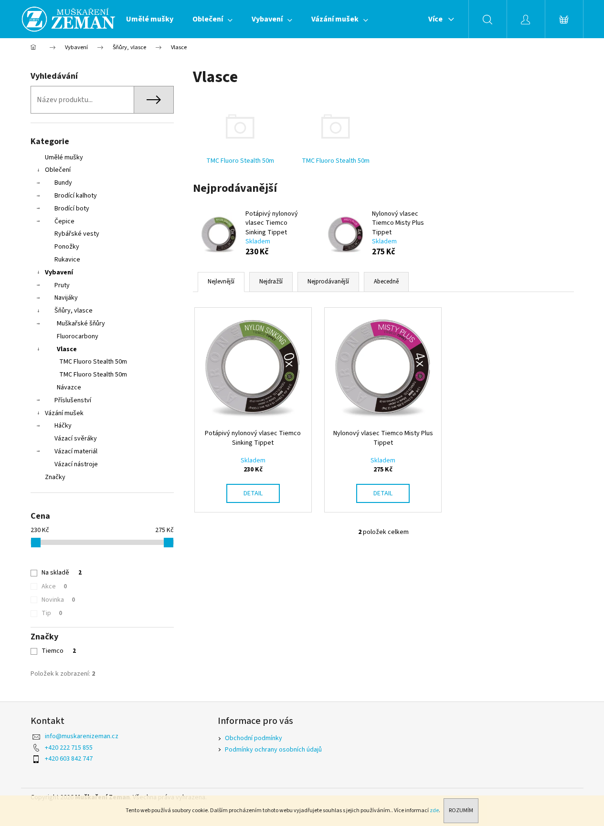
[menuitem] (150, 19)
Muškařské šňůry (81, 323)
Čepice (64, 221)
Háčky (63, 425)
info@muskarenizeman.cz (81, 736)
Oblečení (58, 170)
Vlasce (67, 349)
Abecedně (386, 281)
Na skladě (62, 572)
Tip (52, 613)
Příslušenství (72, 400)
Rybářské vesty (76, 234)
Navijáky (66, 298)
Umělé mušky (64, 157)
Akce (54, 586)
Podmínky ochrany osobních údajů (273, 749)
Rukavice (67, 259)
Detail (253, 493)
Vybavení (59, 272)
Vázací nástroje (76, 464)
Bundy (63, 183)
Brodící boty (71, 208)
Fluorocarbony (77, 336)
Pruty (62, 285)
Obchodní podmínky (253, 738)
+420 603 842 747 (69, 758)
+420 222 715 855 (69, 748)
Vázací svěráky (75, 438)
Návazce (69, 387)
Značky (55, 477)
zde (434, 810)
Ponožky (66, 246)
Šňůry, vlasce (73, 310)
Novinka (58, 600)
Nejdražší (271, 281)
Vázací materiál (75, 451)
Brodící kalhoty (75, 195)
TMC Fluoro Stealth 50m (93, 361)
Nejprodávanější (328, 281)
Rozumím (461, 810)
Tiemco (59, 651)
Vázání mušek (64, 413)
